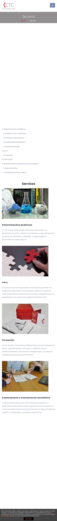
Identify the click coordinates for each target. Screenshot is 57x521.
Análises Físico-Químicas (15, 133)
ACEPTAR (28, 519)
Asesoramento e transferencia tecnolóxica (21, 164)
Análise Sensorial (12, 146)
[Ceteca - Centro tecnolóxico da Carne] (8, 6)
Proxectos (9, 155)
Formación (8, 159)
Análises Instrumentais (14, 138)
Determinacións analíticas (15, 129)
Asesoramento (11, 168)
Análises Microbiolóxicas (15, 142)
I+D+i (6, 151)
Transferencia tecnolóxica (16, 172)
